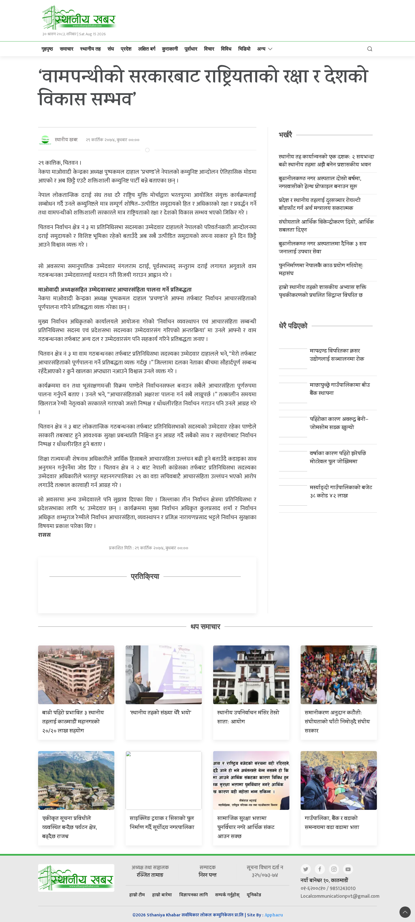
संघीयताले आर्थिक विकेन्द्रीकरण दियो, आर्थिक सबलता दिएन (326, 227)
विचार (209, 49)
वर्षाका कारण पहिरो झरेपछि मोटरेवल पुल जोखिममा (338, 458)
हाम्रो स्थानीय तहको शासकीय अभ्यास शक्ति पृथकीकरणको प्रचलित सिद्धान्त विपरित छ (322, 292)
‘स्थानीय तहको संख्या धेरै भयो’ (160, 713)
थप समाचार (205, 626)
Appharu (274, 915)
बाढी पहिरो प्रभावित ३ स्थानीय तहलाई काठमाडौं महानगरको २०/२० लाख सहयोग (73, 722)
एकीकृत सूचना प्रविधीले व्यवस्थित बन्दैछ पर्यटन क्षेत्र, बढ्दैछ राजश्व (69, 828)
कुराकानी (170, 49)
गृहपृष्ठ (47, 49)
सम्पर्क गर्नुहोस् (227, 894)
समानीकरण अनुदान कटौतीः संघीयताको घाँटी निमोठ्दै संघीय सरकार (337, 722)
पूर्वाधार (191, 49)
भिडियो (244, 49)
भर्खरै (285, 135)
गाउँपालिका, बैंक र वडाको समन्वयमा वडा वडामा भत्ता (332, 823)
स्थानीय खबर (66, 140)
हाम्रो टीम (137, 894)
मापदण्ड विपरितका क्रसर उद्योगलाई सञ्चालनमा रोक (337, 355)
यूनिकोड (254, 894)
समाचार (66, 49)
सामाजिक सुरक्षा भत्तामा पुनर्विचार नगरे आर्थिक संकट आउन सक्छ (245, 828)
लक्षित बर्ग (146, 49)
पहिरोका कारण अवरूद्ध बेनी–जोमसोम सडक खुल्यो (339, 424)
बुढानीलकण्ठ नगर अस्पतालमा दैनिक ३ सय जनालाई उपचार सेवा (322, 248)
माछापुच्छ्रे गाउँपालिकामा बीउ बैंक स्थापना (340, 389)
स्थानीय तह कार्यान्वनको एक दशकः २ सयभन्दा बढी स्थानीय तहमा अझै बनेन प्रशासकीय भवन (326, 161)
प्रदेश (126, 49)
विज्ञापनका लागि (193, 894)
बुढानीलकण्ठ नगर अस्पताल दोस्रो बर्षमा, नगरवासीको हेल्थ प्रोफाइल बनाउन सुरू (320, 183)
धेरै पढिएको (293, 325)
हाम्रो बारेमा (162, 894)
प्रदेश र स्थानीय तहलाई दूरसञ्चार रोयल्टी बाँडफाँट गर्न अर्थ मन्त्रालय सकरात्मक (320, 205)
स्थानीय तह (90, 49)
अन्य (261, 49)
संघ (111, 49)
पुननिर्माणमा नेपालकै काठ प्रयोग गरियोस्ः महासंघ (321, 270)
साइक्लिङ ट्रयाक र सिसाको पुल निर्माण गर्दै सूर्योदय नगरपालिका (162, 823)
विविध (226, 49)
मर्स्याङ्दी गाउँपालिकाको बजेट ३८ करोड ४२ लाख (341, 492)
